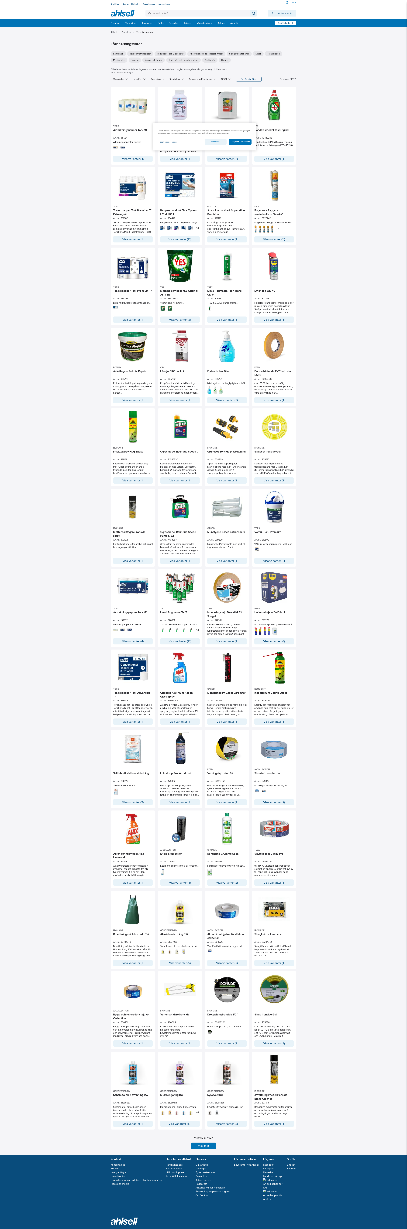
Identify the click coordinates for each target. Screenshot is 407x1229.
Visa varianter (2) (227, 158)
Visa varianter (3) (227, 400)
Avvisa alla (216, 142)
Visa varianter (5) (180, 963)
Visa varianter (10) (180, 239)
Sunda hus (174, 79)
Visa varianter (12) (180, 641)
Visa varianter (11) (274, 239)
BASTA (224, 79)
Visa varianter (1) (179, 158)
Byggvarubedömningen (200, 79)
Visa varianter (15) (180, 1123)
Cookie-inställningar (168, 142)
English (291, 1164)
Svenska (291, 1168)
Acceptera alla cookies (240, 142)
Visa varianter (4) (133, 158)
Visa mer (203, 1145)
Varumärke (118, 79)
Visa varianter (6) (274, 641)
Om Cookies (202, 1195)
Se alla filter (251, 79)
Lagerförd (137, 79)
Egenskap (156, 79)
